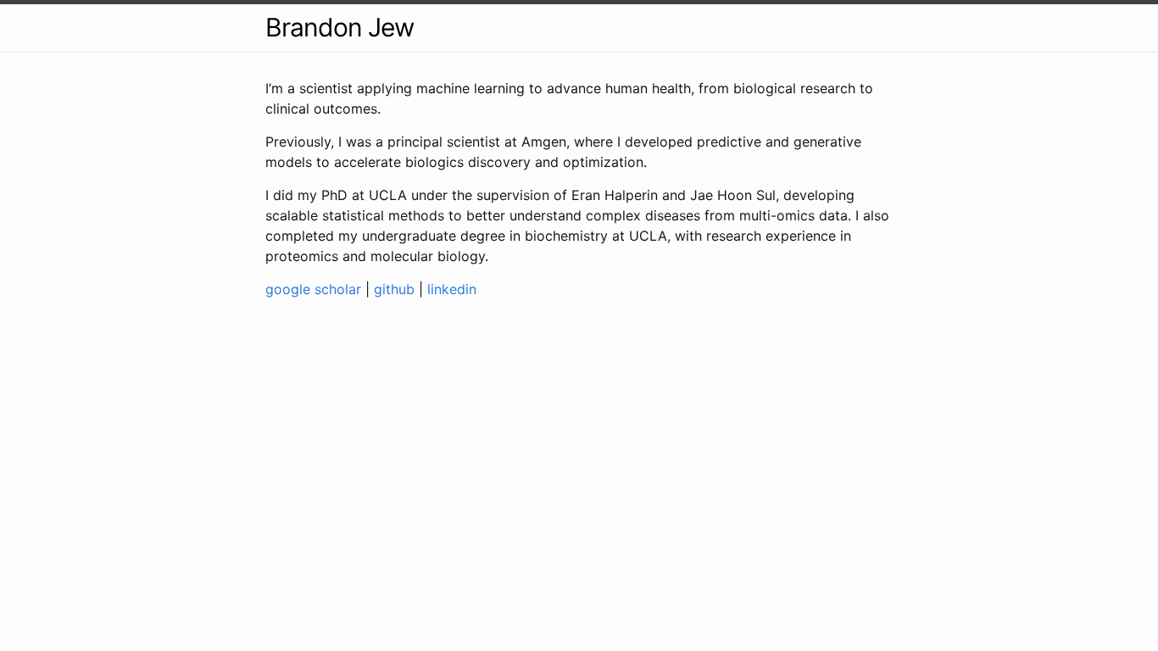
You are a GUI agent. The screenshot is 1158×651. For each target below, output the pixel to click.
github (394, 289)
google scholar (313, 289)
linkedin (451, 289)
